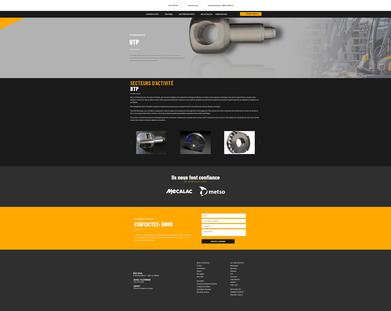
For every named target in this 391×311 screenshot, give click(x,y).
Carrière (199, 265)
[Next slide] (259, 142)
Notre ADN (200, 276)
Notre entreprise (203, 263)
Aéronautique (234, 265)
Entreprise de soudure (203, 286)
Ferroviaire (233, 276)
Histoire (199, 271)
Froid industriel (235, 279)
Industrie (233, 282)
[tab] (194, 156)
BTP (231, 274)
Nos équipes (200, 274)
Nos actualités (235, 289)
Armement (233, 271)
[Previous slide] (131, 142)
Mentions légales (236, 295)
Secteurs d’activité (237, 263)
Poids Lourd (234, 285)
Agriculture (233, 268)
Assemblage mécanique (204, 289)
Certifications (201, 268)
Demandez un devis (252, 14)
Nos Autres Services (203, 292)
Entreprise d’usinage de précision (207, 284)
